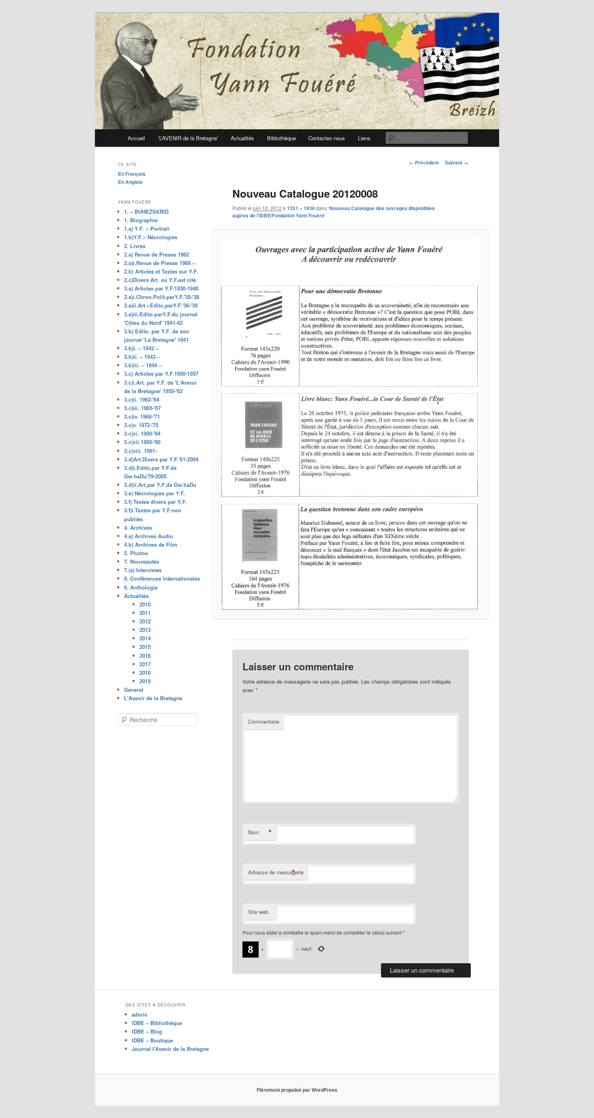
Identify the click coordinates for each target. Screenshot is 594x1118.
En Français (131, 173)
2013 (145, 630)
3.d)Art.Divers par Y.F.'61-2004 (161, 459)
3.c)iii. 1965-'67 (142, 408)
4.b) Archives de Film (150, 544)
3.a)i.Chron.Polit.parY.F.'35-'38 (161, 297)
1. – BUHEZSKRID (146, 211)
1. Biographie (141, 220)
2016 (145, 655)
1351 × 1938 (301, 208)
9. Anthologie (141, 587)
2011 (145, 613)
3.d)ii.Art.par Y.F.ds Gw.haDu (160, 484)
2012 (145, 621)
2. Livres (134, 246)
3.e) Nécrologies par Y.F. (154, 493)
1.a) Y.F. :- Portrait (146, 228)
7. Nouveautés (141, 561)
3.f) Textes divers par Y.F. (155, 501)
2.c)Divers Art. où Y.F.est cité (160, 280)
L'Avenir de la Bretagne (153, 698)
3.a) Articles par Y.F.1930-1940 (161, 288)
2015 (145, 647)
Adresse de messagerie (275, 872)
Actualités (242, 138)
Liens (364, 138)
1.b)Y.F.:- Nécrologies (150, 237)
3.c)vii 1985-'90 (142, 442)
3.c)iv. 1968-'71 (142, 416)
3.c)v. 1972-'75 (141, 425)
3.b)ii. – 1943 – (142, 356)
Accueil (136, 138)
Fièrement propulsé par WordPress (297, 1089)
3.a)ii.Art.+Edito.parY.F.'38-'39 (161, 305)
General (133, 689)
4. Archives (138, 527)
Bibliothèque (281, 138)
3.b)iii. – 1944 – (143, 365)
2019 (145, 681)
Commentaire (263, 721)
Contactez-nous (326, 138)
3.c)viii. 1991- (140, 451)
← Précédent (424, 162)
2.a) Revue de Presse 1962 (156, 254)
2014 (145, 638)
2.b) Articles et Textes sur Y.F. (161, 271)
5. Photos (136, 553)
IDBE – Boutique (152, 1040)
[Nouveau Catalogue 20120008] (350, 424)
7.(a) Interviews (143, 570)
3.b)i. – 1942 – (141, 348)
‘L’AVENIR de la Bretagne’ (188, 138)
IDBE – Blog (147, 1031)
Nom (260, 832)
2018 (145, 672)
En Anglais (130, 181)
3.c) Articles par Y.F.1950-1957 (161, 373)
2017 (145, 664)
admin (139, 1014)
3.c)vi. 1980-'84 (142, 433)
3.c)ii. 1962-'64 (141, 399)
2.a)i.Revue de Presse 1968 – (159, 263)
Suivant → (456, 162)
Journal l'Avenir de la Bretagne (170, 1049)
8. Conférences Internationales (162, 578)
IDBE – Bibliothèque (157, 1023)
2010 (145, 604)
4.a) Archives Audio (148, 536)
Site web (258, 912)
